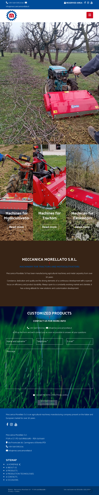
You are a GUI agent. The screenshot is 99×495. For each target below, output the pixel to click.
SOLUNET (87, 490)
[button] (89, 15)
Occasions (13, 480)
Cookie (17, 491)
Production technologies (21, 473)
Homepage (13, 464)
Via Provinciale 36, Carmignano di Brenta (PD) (27, 442)
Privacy (10, 491)
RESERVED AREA (74, 3)
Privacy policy (62, 395)
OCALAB (79, 490)
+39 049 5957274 (16, 3)
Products (13, 470)
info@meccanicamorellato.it (60, 328)
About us (12, 467)
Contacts (12, 477)
